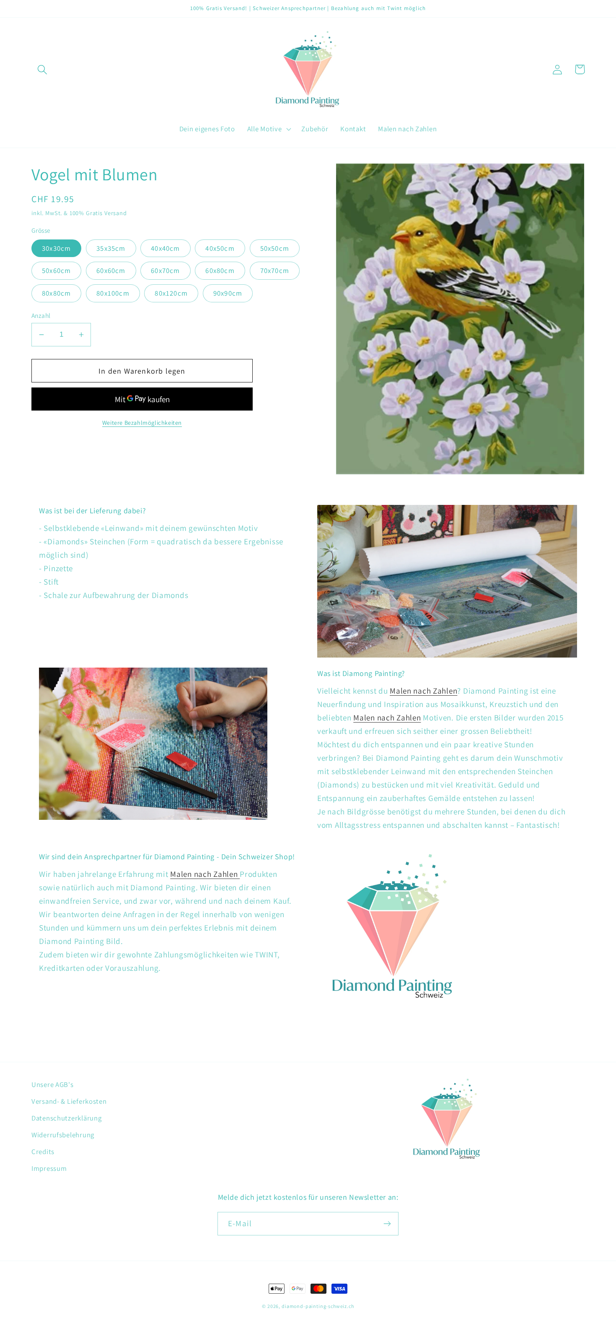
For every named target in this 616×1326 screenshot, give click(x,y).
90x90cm (227, 293)
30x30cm (56, 248)
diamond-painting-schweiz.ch (318, 1306)
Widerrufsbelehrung (62, 1134)
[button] (42, 69)
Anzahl (41, 315)
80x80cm (56, 293)
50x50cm (274, 248)
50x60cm (56, 270)
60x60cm (110, 270)
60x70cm (165, 270)
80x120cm (171, 293)
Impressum (49, 1168)
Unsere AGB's (52, 1084)
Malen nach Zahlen (423, 690)
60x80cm (219, 270)
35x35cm (110, 248)
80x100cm (112, 293)
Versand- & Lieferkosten (69, 1101)
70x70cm (274, 270)
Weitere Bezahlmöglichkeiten (142, 422)
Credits (42, 1151)
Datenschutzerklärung (66, 1118)
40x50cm (219, 248)
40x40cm (165, 248)
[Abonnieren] (387, 1223)
